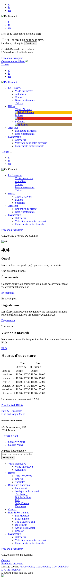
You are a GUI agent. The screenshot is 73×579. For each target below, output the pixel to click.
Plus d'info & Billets (12, 405)
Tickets (5, 64)
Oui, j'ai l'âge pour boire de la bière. (24, 39)
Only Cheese (22, 503)
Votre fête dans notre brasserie (31, 221)
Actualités (20, 181)
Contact (19, 184)
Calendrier (20, 218)
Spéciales (20, 202)
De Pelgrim (21, 524)
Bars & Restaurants (11, 410)
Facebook (6, 58)
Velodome (20, 506)
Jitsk (17, 500)
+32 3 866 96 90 (10, 436)
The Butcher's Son (25, 521)
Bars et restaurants (24, 187)
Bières (11, 193)
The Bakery (21, 494)
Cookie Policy (43, 566)
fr (9, 7)
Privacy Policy (27, 566)
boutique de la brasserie (27, 491)
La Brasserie (15, 175)
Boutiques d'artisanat (26, 208)
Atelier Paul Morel (25, 527)
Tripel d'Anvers (23, 196)
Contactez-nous (16, 441)
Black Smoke (22, 518)
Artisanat (13, 205)
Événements (14, 214)
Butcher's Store (23, 497)
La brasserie (21, 488)
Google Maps (15, 444)
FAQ (4, 348)
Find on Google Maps (13, 414)
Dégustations (8, 320)
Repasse (19, 530)
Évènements (7, 292)
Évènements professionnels (29, 224)
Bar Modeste (22, 515)
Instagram (18, 58)
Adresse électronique (13, 450)
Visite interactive (24, 178)
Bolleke (19, 199)
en (9, 10)
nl (9, 4)
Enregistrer (8, 457)
